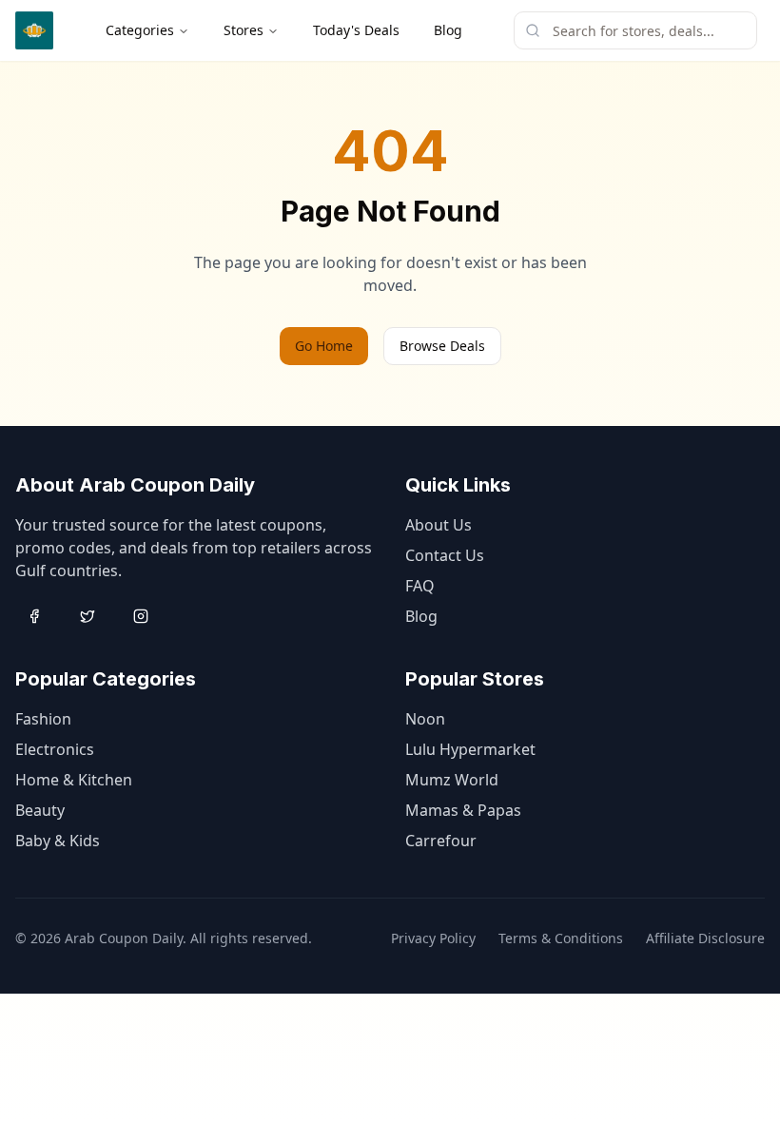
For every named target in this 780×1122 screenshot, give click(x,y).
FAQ (420, 585)
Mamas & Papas (463, 810)
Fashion (43, 718)
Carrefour (441, 840)
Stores (243, 30)
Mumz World (451, 779)
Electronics (54, 749)
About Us (438, 524)
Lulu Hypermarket (470, 749)
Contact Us (444, 555)
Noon (425, 718)
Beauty (40, 810)
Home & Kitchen (73, 779)
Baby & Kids (57, 840)
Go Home (324, 346)
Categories (140, 30)
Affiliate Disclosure (705, 938)
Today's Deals (356, 30)
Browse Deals (442, 346)
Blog (448, 30)
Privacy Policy (433, 938)
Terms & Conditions (560, 938)
